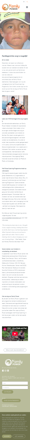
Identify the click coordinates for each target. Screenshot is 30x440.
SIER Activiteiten (13, 406)
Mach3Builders (5, 406)
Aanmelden (7, 392)
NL (27, 1)
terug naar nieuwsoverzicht (15, 350)
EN (24, 1)
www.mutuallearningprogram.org (11, 218)
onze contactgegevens (11, 400)
